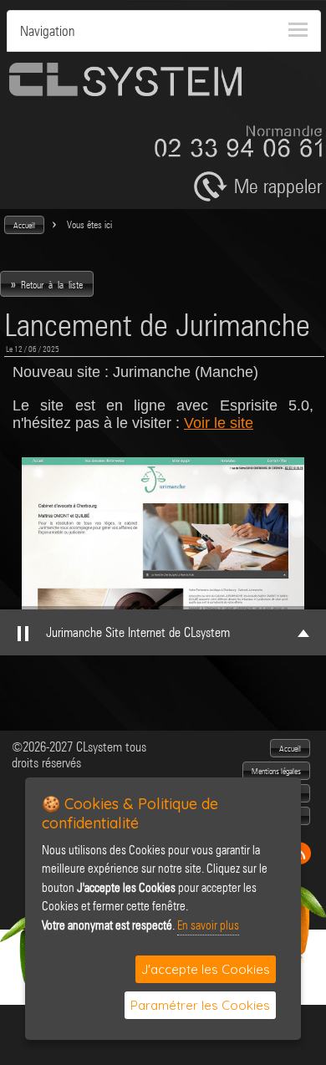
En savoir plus (208, 925)
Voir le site (218, 423)
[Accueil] (125, 91)
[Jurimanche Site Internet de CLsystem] (163, 533)
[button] (24, 225)
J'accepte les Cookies (205, 969)
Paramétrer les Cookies (200, 1005)
